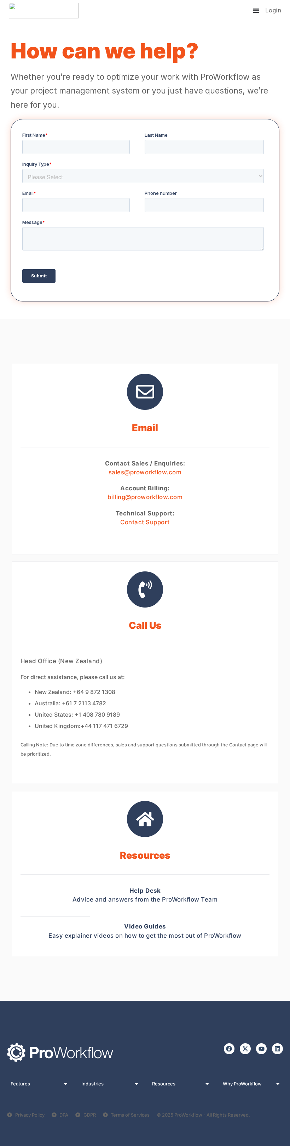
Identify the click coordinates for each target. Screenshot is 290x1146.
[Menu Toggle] (256, 10)
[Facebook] (229, 1048)
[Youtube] (261, 1048)
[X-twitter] (245, 1048)
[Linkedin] (277, 1048)
